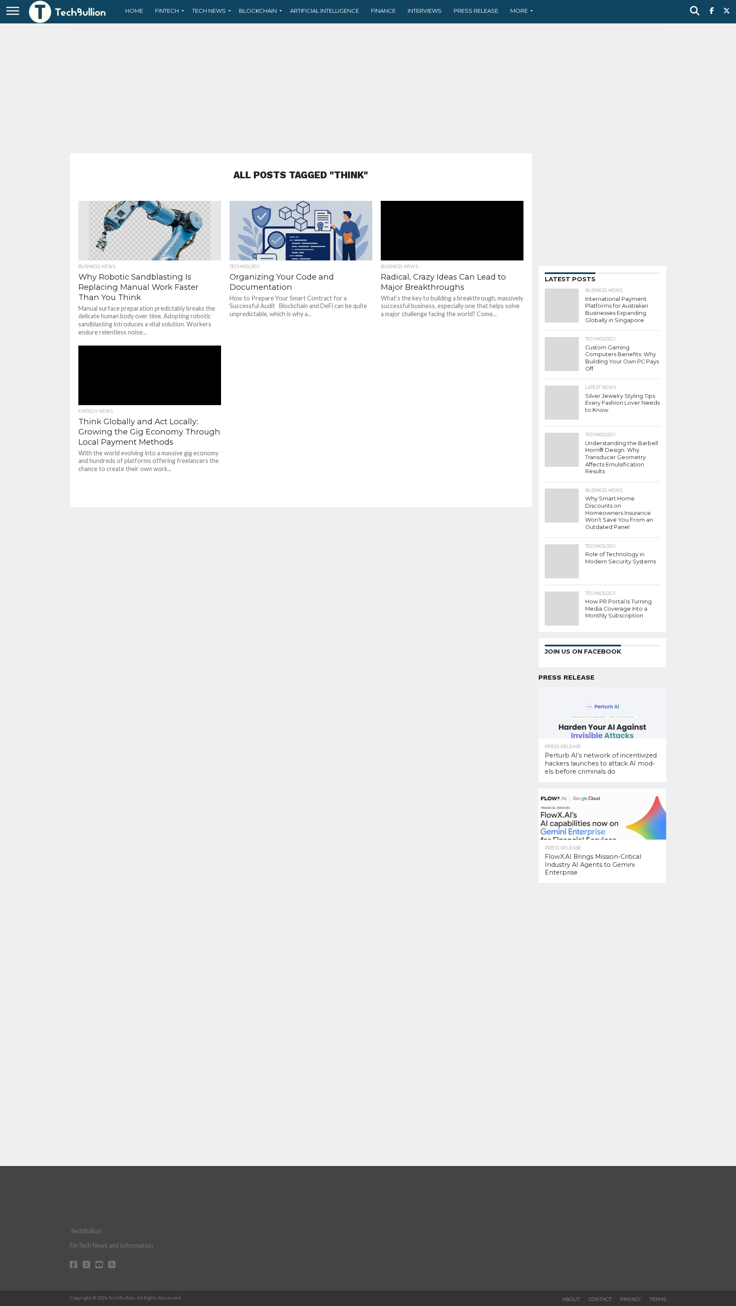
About (571, 1299)
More (519, 10)
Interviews (425, 10)
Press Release (476, 10)
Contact (600, 1299)
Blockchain (258, 10)
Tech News (209, 10)
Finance (383, 10)
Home (134, 10)
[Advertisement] (368, 87)
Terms (658, 1299)
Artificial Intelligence (324, 10)
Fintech (167, 10)
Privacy (630, 1299)
